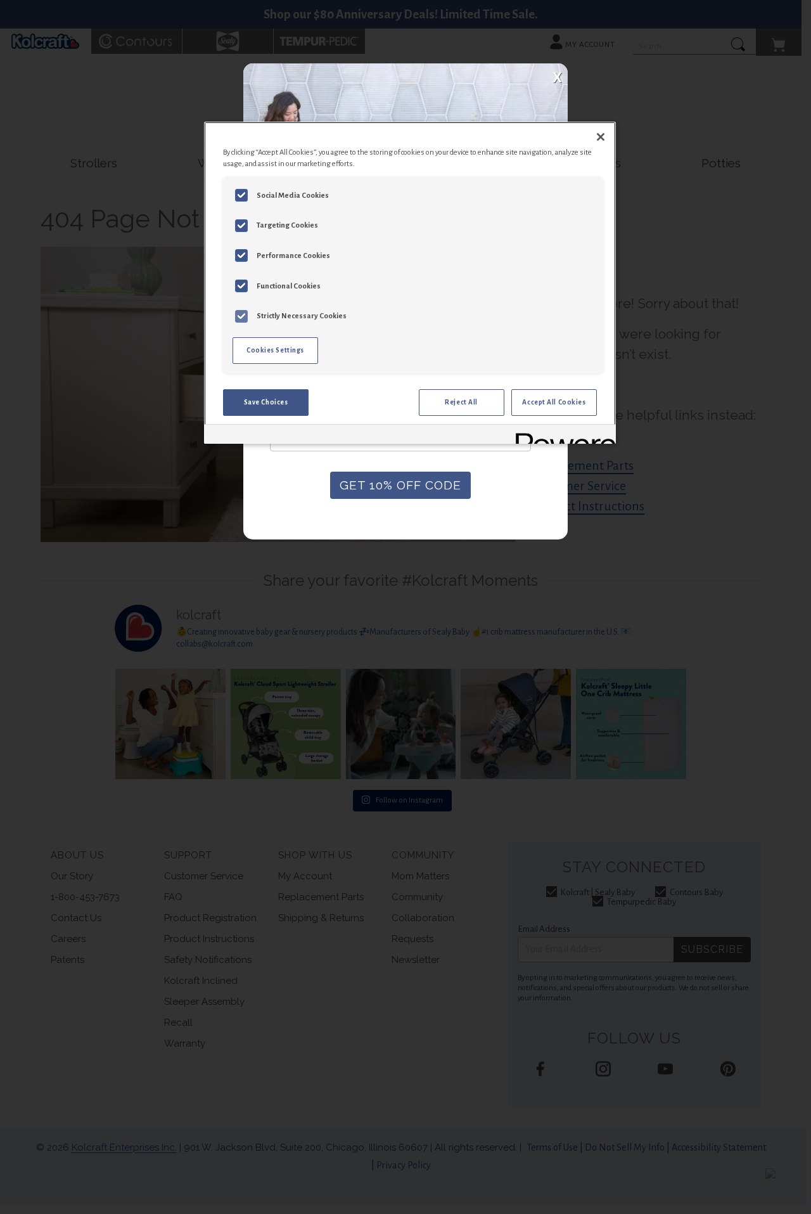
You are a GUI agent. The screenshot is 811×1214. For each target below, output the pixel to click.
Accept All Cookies (553, 402)
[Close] (601, 137)
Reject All (461, 402)
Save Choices (266, 402)
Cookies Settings (275, 350)
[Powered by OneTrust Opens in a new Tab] (561, 436)
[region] (410, 283)
